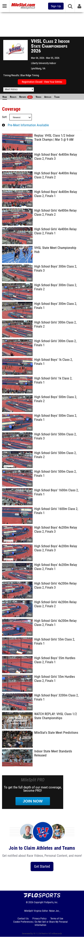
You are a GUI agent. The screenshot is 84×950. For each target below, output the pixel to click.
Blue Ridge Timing (29, 75)
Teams (57, 96)
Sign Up (56, 6)
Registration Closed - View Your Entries (42, 81)
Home (4, 96)
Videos (38, 96)
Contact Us (23, 918)
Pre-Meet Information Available (28, 125)
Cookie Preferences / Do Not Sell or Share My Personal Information (40, 923)
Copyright (38, 902)
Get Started (42, 866)
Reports (25, 96)
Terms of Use (56, 918)
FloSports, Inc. (51, 902)
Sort (4, 117)
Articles (47, 96)
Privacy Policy (39, 918)
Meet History (11, 89)
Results (13, 96)
